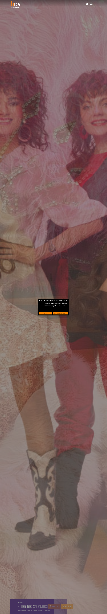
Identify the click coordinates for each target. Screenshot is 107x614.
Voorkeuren (53, 309)
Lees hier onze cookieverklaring (50, 306)
